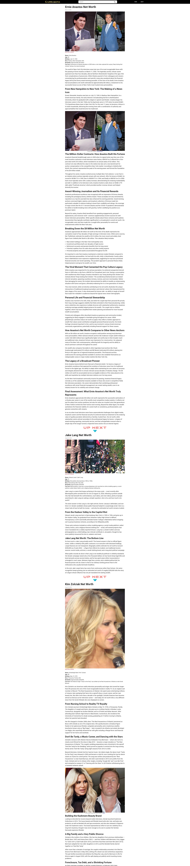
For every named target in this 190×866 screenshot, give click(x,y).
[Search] (114, 2)
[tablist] (131, 2)
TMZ (104, 813)
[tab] (136, 2)
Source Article (99, 151)
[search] (97, 1)
